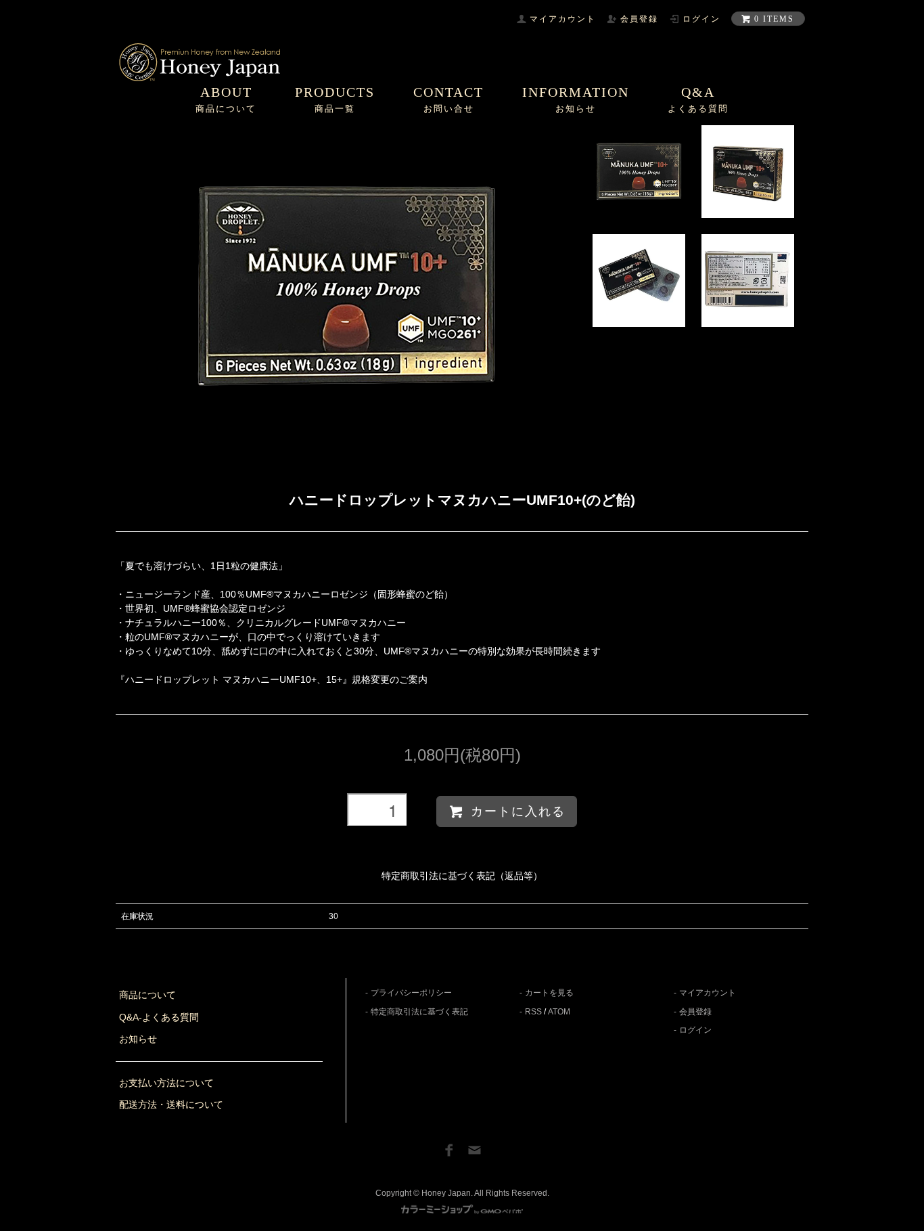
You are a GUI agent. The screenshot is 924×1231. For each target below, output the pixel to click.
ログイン (695, 1030)
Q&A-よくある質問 (159, 1017)
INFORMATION (575, 99)
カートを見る (549, 993)
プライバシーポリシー (411, 993)
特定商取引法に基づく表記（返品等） (462, 875)
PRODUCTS (335, 99)
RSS (533, 1011)
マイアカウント (707, 993)
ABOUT (225, 99)
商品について (147, 994)
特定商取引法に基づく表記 (419, 1011)
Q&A (698, 99)
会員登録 (695, 1011)
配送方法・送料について (171, 1104)
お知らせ (138, 1038)
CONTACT (448, 99)
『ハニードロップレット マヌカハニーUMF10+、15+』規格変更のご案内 (272, 679)
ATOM (559, 1011)
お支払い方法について (166, 1082)
